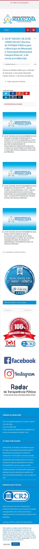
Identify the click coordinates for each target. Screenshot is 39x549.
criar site (16, 506)
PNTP (12, 522)
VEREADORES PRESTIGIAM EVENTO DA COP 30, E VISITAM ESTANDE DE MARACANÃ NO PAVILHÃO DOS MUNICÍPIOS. (20, 5)
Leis (35, 64)
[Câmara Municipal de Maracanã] (19, 18)
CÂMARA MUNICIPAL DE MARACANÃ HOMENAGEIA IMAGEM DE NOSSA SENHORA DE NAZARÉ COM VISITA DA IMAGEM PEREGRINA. (19, 472)
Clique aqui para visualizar (16, 81)
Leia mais (25, 538)
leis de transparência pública (22, 514)
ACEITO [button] (15, 544)
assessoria (25, 509)
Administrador (10, 64)
